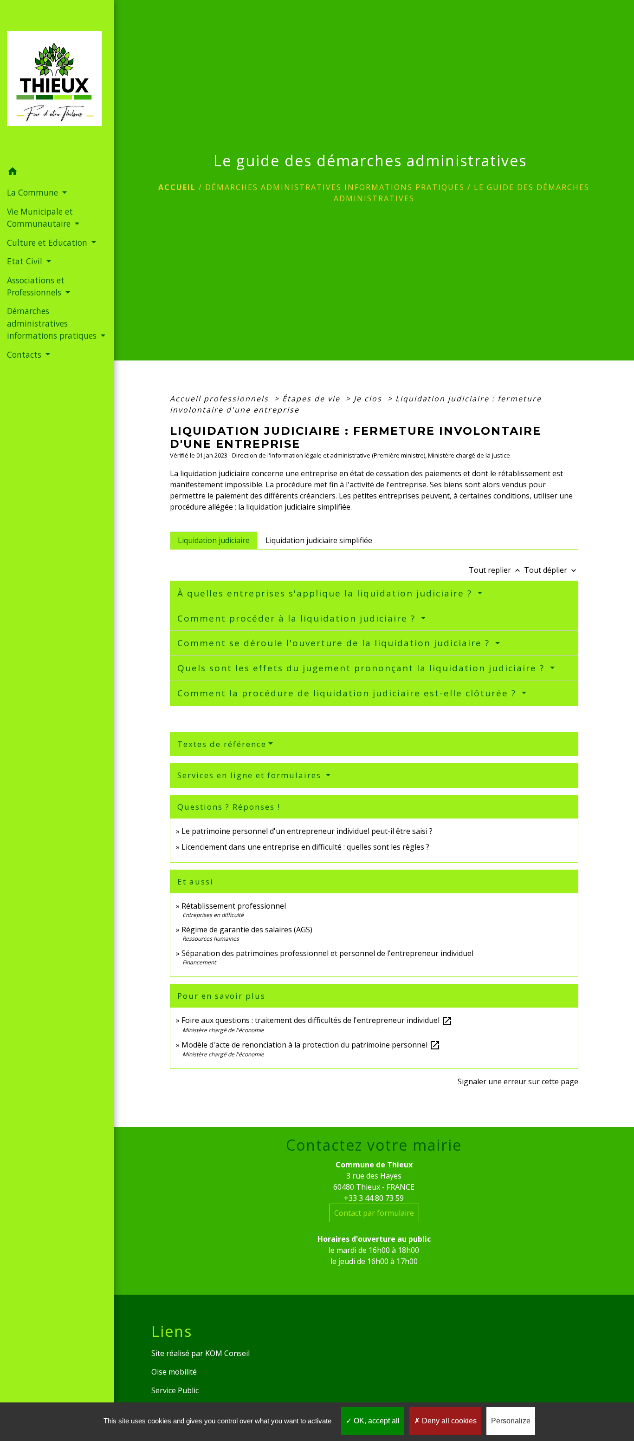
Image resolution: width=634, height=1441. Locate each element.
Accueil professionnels (221, 398)
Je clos (369, 398)
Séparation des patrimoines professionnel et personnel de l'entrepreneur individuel (327, 953)
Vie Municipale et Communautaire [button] (40, 217)
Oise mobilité (174, 1372)
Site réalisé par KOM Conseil (200, 1353)
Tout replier (495, 570)
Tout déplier (551, 570)
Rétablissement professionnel (233, 906)
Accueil (177, 187)
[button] (57, 173)
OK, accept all (376, 1421)
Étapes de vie (312, 398)
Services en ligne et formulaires (250, 775)
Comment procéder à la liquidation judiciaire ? (298, 618)
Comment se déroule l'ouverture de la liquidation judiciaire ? (335, 643)
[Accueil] (57, 81)
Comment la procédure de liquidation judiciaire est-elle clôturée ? (348, 693)
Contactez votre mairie (374, 1145)
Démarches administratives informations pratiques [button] (53, 323)
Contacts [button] (25, 354)
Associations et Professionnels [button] (36, 286)
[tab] (214, 540)
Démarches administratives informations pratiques (335, 187)
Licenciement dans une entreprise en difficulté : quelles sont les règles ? (305, 847)
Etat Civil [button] (26, 261)
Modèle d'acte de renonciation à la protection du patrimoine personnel (310, 1045)
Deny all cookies (448, 1421)
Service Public (175, 1390)
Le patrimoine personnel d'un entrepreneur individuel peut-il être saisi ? (307, 831)
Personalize (510, 1421)
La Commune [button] (33, 192)
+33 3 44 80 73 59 (374, 1198)
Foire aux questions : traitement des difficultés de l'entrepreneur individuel (317, 1020)
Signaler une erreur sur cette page (518, 1081)
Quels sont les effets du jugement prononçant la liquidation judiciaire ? (362, 668)
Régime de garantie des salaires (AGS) (246, 929)
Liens (171, 1331)
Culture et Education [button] (48, 242)
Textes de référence (221, 744)
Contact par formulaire (374, 1213)
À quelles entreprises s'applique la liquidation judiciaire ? (326, 593)
